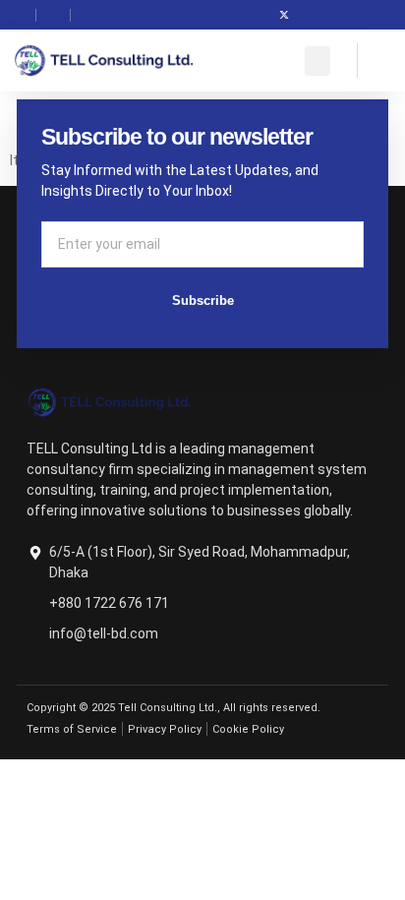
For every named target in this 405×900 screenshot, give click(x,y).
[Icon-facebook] (254, 15)
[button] (317, 61)
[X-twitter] (284, 15)
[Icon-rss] (343, 15)
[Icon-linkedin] (313, 15)
